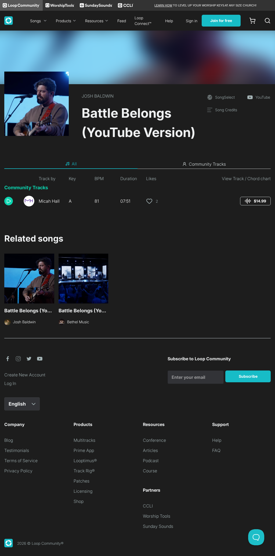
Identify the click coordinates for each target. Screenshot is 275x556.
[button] (11, 201)
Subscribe (248, 376)
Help (169, 20)
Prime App (84, 450)
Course (150, 470)
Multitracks (84, 440)
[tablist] (137, 164)
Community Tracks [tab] (207, 164)
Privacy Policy (18, 470)
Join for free (221, 20)
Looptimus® (85, 460)
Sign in (191, 20)
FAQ (216, 450)
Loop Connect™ (143, 21)
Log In (10, 383)
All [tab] (74, 163)
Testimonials (16, 450)
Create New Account (24, 374)
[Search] (267, 20)
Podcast (151, 460)
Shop (79, 501)
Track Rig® (84, 470)
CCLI (148, 506)
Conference (154, 440)
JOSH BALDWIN (98, 96)
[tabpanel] (137, 193)
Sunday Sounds (158, 526)
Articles (150, 450)
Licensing (83, 491)
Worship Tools (156, 516)
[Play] (8, 201)
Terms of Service (21, 460)
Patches (81, 481)
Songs (35, 20)
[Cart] (252, 20)
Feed (121, 20)
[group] (255, 201)
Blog (8, 440)
